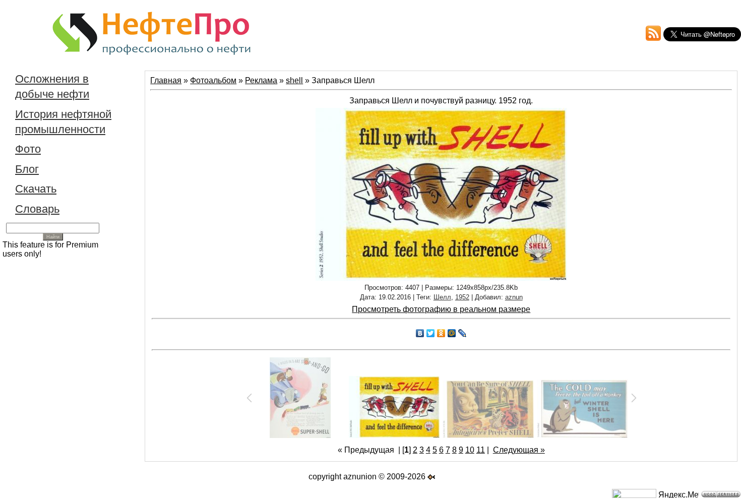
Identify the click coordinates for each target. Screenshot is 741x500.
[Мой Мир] (452, 333)
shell (294, 80)
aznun (514, 297)
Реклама (261, 80)
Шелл (442, 297)
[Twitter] (430, 333)
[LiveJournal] (462, 333)
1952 (462, 297)
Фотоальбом (213, 80)
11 (480, 450)
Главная (165, 80)
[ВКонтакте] (420, 333)
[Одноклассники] (441, 333)
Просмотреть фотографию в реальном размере (441, 309)
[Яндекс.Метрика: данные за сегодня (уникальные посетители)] (678, 494)
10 (469, 450)
